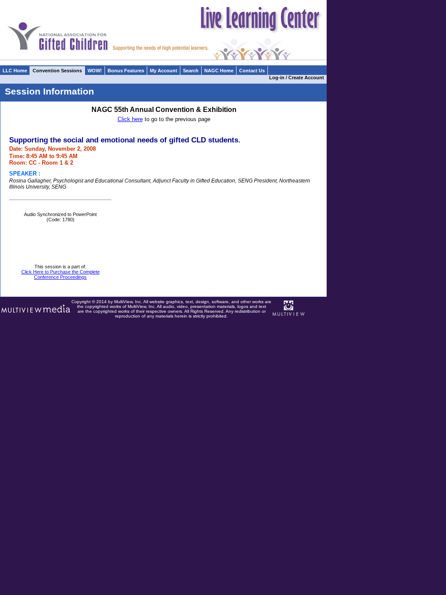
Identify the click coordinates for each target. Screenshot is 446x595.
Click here (130, 119)
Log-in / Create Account (298, 77)
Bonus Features (126, 70)
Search (191, 70)
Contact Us (252, 70)
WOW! (95, 70)
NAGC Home (218, 70)
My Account (163, 70)
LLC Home (15, 70)
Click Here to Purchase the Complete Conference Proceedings (60, 274)
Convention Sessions (57, 70)
